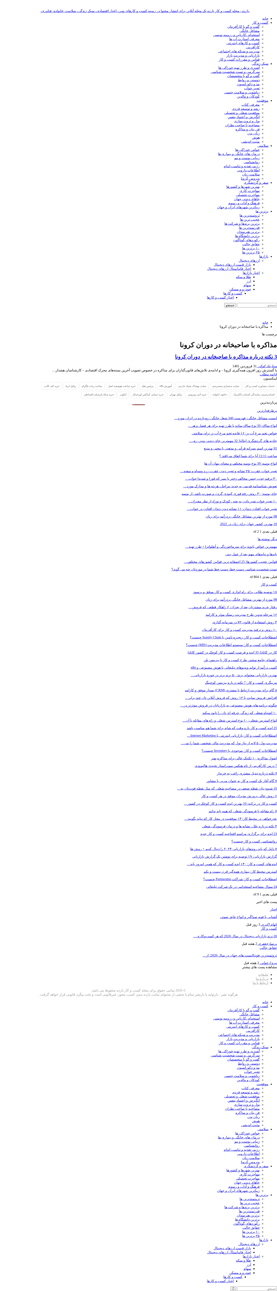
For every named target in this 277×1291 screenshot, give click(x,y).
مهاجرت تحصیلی (248, 195)
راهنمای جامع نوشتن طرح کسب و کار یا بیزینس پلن (240, 660)
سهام (247, 285)
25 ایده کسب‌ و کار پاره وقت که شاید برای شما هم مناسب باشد (232, 728)
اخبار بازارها (251, 273)
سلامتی (263, 145)
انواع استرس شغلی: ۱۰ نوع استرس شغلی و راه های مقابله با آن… (229, 720)
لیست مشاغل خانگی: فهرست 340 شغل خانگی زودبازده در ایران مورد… (225, 418)
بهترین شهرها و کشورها (243, 187)
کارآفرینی (253, 47)
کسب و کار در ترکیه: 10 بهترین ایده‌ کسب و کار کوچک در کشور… (230, 803)
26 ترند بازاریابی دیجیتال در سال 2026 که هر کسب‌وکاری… (235, 936)
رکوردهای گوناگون (246, 240)
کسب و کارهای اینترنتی (243, 43)
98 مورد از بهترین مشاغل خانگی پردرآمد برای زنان (241, 516)
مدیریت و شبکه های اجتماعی (239, 51)
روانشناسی (252, 162)
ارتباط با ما (260, 983)
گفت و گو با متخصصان (243, 76)
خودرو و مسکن (240, 289)
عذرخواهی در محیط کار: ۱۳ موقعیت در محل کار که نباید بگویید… (230, 819)
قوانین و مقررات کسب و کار (239, 59)
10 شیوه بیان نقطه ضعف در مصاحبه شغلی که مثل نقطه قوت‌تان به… (227, 788)
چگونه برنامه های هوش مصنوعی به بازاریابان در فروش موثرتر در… (228, 705)
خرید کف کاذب (52, 386)
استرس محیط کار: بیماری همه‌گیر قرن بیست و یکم (240, 871)
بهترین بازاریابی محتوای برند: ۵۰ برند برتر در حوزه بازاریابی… (234, 675)
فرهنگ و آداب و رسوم (244, 203)
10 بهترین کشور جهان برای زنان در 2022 (248, 524)
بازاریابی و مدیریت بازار (243, 55)
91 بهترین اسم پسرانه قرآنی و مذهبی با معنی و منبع (240, 448)
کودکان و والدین (248, 96)
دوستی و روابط (249, 80)
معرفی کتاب (251, 104)
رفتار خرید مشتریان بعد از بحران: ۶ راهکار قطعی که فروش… (232, 607)
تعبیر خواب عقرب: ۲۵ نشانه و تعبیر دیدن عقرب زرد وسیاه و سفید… (228, 471)
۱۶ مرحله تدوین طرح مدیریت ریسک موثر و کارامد (241, 614)
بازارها (263, 256)
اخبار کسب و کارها (220, 297)
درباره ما (262, 979)
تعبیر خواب (252, 88)
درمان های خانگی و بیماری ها (239, 154)
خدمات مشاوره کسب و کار (260, 386)
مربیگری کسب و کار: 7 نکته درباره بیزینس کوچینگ (241, 682)
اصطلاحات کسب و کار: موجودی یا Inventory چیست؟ (239, 750)
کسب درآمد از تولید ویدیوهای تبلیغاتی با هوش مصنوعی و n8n (234, 667)
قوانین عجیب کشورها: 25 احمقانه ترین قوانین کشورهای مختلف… (230, 562)
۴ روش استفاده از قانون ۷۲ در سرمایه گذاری (244, 622)
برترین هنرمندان (248, 232)
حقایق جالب (251, 244)
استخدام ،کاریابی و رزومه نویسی (236, 35)
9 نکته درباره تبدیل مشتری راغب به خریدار (247, 773)
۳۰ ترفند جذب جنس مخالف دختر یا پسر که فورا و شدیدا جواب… (231, 478)
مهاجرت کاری (250, 191)
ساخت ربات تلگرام (92, 386)
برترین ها (262, 211)
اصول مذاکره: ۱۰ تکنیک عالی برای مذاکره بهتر (244, 758)
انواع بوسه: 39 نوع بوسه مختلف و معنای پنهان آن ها (240, 463)
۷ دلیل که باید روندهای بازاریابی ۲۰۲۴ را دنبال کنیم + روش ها (233, 849)
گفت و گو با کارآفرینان (243, 27)
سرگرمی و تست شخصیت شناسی (235, 72)
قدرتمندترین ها (249, 228)
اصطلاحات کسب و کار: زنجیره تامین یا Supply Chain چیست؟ (233, 637)
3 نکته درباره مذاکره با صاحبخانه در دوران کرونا (226, 357)
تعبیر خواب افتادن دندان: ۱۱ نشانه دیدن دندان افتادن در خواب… (232, 509)
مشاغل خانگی (250, 31)
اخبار (273, 909)
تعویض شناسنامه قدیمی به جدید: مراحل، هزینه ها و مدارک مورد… (230, 486)
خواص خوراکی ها (247, 150)
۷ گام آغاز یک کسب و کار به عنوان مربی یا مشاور (241, 781)
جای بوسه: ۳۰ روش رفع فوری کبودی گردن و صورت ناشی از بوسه (229, 494)
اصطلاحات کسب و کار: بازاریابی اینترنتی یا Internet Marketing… (232, 735)
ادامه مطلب (268, 374)
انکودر (123, 394)
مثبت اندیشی (250, 141)
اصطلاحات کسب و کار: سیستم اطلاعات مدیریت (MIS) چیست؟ (231, 645)
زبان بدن (253, 133)
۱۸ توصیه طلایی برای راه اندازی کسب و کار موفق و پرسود (235, 592)
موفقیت (262, 100)
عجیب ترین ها (250, 219)
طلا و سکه (243, 277)
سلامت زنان (251, 174)
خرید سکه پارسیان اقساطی (99, 394)
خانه (265, 18)
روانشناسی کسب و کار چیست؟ (254, 841)
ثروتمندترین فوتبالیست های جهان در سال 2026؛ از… (240, 955)
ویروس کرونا (250, 178)
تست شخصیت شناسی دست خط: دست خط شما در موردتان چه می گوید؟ (224, 569)
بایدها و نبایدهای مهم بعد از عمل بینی (251, 554)
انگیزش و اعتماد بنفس (244, 117)
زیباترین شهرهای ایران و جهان (238, 207)
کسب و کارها (232, 293)
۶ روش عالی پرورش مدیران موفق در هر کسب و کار (239, 796)
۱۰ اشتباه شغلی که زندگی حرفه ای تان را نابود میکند (239, 713)
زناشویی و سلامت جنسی (242, 92)
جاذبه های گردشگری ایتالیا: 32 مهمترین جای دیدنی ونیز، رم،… (233, 441)
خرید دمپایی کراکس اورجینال (148, 394)
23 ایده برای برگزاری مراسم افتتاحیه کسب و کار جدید (238, 834)
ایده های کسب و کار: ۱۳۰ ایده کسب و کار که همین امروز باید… (232, 864)
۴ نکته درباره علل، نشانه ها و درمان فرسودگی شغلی (239, 826)
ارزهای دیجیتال (249, 260)
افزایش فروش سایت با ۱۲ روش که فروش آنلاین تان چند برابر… (231, 698)
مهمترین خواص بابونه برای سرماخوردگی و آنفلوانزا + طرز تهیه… (231, 546)
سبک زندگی (260, 63)
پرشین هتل (147, 386)
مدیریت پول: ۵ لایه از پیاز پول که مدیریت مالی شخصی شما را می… (229, 743)
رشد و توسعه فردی (246, 109)
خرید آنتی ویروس (197, 394)
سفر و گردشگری (256, 182)
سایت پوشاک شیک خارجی (192, 386)
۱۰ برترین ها (251, 248)
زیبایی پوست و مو (247, 158)
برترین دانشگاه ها (247, 236)
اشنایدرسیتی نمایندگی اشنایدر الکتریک (254, 394)
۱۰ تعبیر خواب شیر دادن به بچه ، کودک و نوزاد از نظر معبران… (232, 501)
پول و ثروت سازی (247, 121)
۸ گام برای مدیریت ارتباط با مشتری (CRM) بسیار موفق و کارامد (231, 690)
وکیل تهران (176, 394)
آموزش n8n (165, 386)
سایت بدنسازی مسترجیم (225, 386)
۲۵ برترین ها (251, 252)
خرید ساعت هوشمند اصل (121, 386)
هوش (256, 137)
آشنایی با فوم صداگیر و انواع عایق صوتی (248, 917)
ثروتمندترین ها (250, 215)
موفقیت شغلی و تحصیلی (242, 113)
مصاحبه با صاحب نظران (242, 125)
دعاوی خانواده (220, 394)
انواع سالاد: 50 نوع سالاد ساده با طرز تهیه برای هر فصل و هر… (232, 426)
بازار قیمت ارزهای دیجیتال (232, 264)
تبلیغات (263, 974)
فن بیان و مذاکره (247, 129)
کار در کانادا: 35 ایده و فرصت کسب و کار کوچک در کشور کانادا (232, 652)
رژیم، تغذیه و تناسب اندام (242, 166)
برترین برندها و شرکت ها (242, 223)
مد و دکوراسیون (248, 84)
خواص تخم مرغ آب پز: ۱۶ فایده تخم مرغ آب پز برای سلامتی (234, 433)
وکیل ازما (71, 386)
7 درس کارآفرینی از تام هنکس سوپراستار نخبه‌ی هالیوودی (236, 766)
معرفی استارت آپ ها (244, 39)
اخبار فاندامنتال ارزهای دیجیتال (229, 269)
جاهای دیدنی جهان (247, 199)
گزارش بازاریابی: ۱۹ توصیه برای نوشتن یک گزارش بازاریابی (234, 856)
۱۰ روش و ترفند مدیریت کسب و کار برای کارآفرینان (239, 630)
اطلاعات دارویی (248, 170)
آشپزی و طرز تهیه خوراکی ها (239, 68)
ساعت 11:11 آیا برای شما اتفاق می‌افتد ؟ (248, 456)
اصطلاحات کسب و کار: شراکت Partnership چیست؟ (240, 879)
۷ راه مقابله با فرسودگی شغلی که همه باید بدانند (243, 811)
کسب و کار (260, 22)
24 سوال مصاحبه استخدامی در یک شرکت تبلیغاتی (241, 887)
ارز (249, 281)
